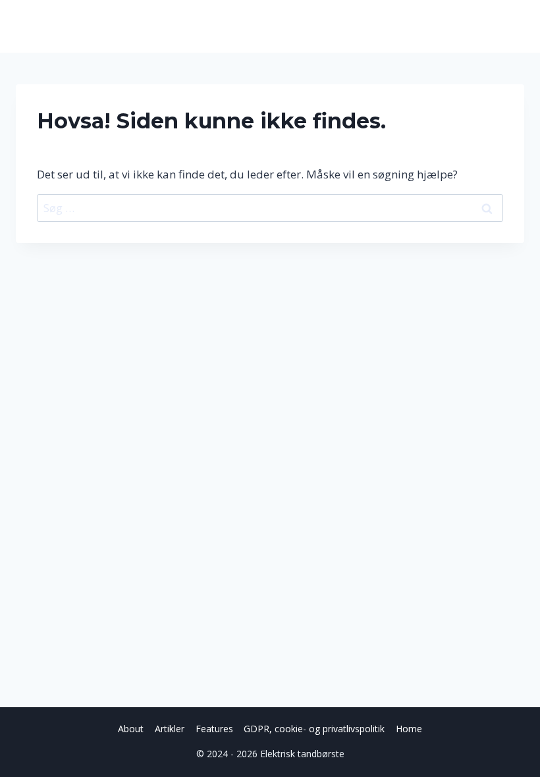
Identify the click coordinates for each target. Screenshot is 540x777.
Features (214, 728)
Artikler (169, 728)
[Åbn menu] (512, 26)
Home (409, 728)
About (131, 728)
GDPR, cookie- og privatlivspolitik (314, 728)
